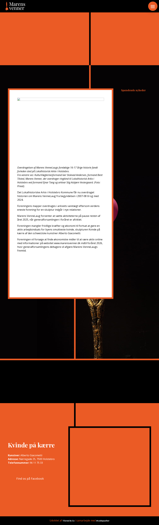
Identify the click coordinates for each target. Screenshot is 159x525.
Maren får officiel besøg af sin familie (135, 243)
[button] (152, 6)
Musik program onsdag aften (133, 228)
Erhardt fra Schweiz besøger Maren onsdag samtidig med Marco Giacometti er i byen (136, 207)
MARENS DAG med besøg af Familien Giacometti (135, 170)
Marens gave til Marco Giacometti (134, 186)
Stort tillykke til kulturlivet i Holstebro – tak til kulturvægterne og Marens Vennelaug (135, 148)
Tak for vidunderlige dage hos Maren (135, 100)
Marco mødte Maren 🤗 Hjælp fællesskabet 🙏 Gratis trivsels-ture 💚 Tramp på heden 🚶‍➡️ (135, 123)
